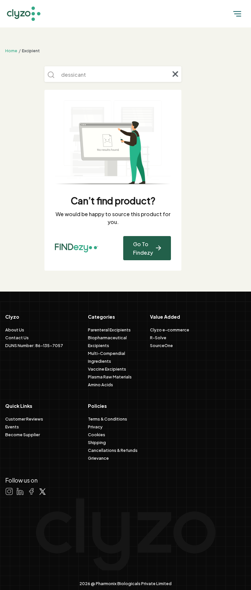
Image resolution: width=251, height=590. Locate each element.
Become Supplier (22, 434)
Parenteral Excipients (109, 329)
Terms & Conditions (107, 418)
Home (11, 50)
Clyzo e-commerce (169, 329)
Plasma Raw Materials (110, 376)
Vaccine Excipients (107, 368)
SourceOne (161, 345)
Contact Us (17, 337)
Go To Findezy (143, 248)
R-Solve (158, 337)
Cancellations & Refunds (113, 450)
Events (12, 426)
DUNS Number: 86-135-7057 (34, 345)
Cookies (96, 434)
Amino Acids (100, 384)
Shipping (97, 442)
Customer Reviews (24, 418)
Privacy (95, 426)
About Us (14, 329)
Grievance (98, 457)
